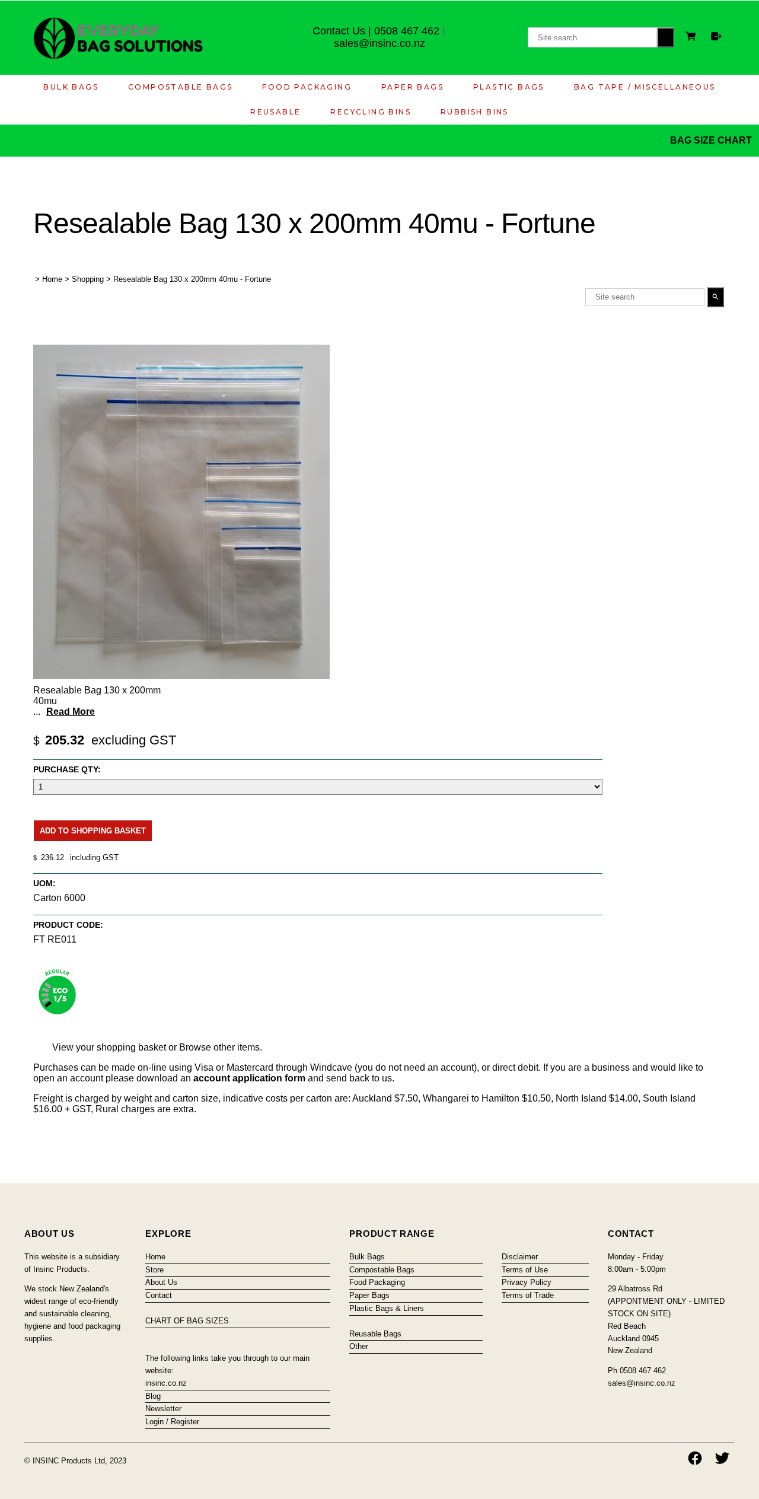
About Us (161, 1282)
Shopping (88, 279)
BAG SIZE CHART (712, 140)
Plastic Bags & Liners (386, 1308)
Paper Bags (412, 86)
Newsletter (163, 1408)
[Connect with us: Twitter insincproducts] (722, 1458)
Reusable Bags (375, 1333)
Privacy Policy (526, 1282)
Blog (153, 1396)
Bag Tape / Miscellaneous (645, 86)
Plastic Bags (508, 86)
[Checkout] (716, 36)
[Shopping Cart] (692, 37)
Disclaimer (520, 1256)
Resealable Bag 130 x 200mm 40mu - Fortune (192, 279)
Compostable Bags (180, 86)
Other (358, 1346)
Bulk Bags (70, 86)
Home (52, 279)
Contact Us (338, 31)
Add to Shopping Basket (93, 830)
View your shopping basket (109, 1047)
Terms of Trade (528, 1295)
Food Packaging (307, 86)
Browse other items (219, 1047)
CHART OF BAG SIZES (187, 1320)
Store (154, 1269)
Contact (158, 1295)
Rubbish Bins (475, 111)
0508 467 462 (406, 31)
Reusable (275, 111)
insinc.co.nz (166, 1383)
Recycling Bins (370, 111)
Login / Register (172, 1421)
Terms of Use (525, 1269)
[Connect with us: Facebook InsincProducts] (695, 1458)
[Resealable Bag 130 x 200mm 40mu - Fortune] (181, 676)
